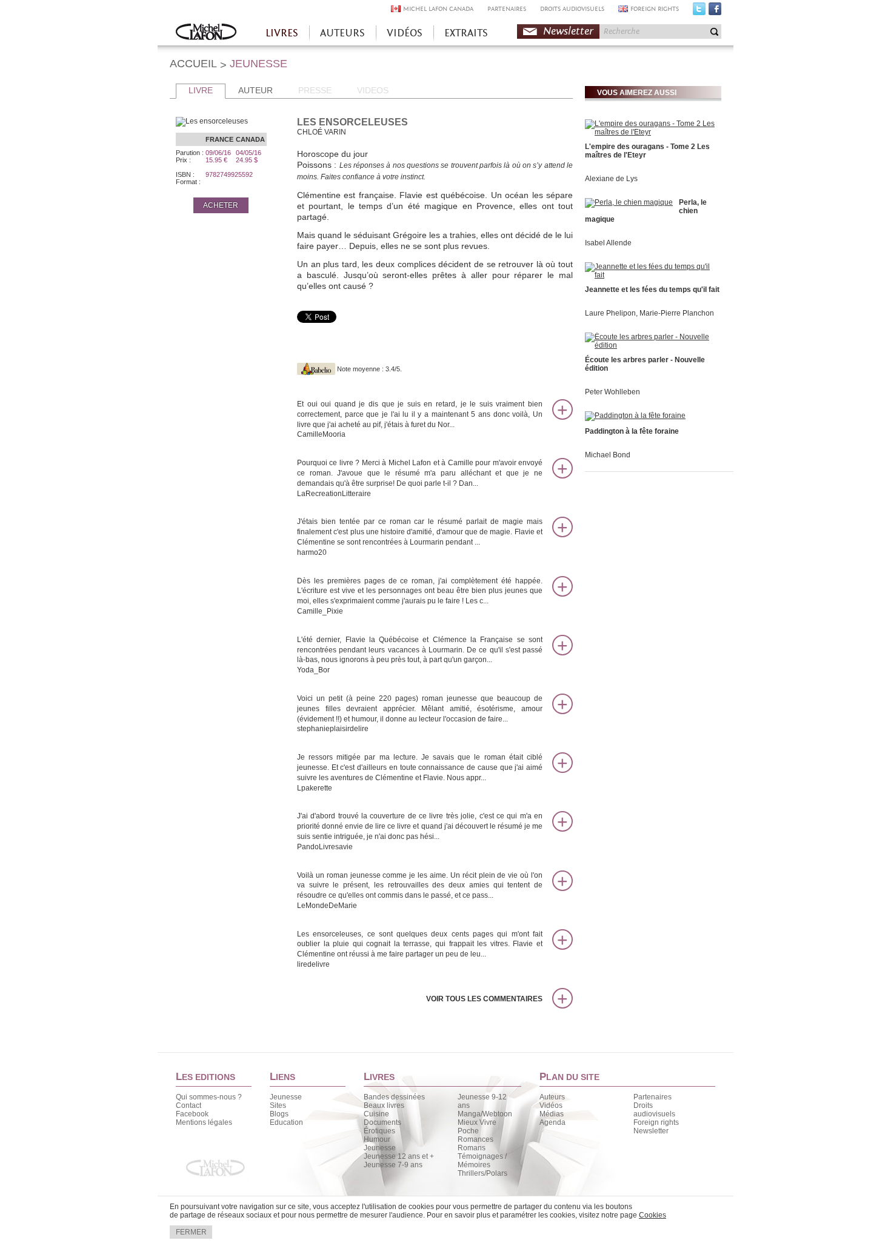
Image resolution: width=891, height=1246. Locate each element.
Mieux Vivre (477, 1122)
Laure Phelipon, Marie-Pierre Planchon (649, 313)
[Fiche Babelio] (316, 369)
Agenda (552, 1122)
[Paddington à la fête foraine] (635, 415)
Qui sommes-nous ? (209, 1097)
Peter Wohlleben (612, 392)
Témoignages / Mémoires (482, 1160)
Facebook (715, 11)
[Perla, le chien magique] (629, 202)
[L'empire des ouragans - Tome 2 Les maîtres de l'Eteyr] (651, 132)
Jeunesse (286, 1097)
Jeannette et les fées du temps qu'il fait (652, 289)
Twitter (699, 11)
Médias (551, 1114)
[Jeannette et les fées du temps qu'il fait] (651, 275)
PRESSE (315, 90)
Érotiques (379, 1131)
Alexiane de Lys (611, 178)
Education (286, 1122)
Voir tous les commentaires (484, 999)
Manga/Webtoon (485, 1114)
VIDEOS (373, 90)
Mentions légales (204, 1122)
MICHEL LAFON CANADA (438, 9)
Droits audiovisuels (654, 1109)
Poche (468, 1131)
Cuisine (376, 1114)
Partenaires (652, 1097)
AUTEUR (255, 90)
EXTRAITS (466, 33)
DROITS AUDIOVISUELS (572, 9)
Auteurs (552, 1097)
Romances (475, 1139)
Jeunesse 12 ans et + (399, 1156)
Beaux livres (384, 1105)
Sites (278, 1105)
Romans (472, 1148)
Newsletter (568, 31)
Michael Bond (607, 455)
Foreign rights (656, 1122)
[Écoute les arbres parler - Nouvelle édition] (651, 345)
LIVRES (281, 33)
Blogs (279, 1114)
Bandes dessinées (394, 1097)
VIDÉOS (404, 33)
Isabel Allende (608, 243)
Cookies (652, 1215)
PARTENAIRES (506, 9)
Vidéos (550, 1105)
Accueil (206, 33)
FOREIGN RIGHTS (654, 9)
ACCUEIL (193, 64)
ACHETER (220, 205)
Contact (188, 1105)
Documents (382, 1122)
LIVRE (201, 90)
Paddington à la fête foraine (632, 431)
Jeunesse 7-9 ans (393, 1165)
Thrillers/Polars (482, 1173)
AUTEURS (342, 33)
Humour (377, 1139)
